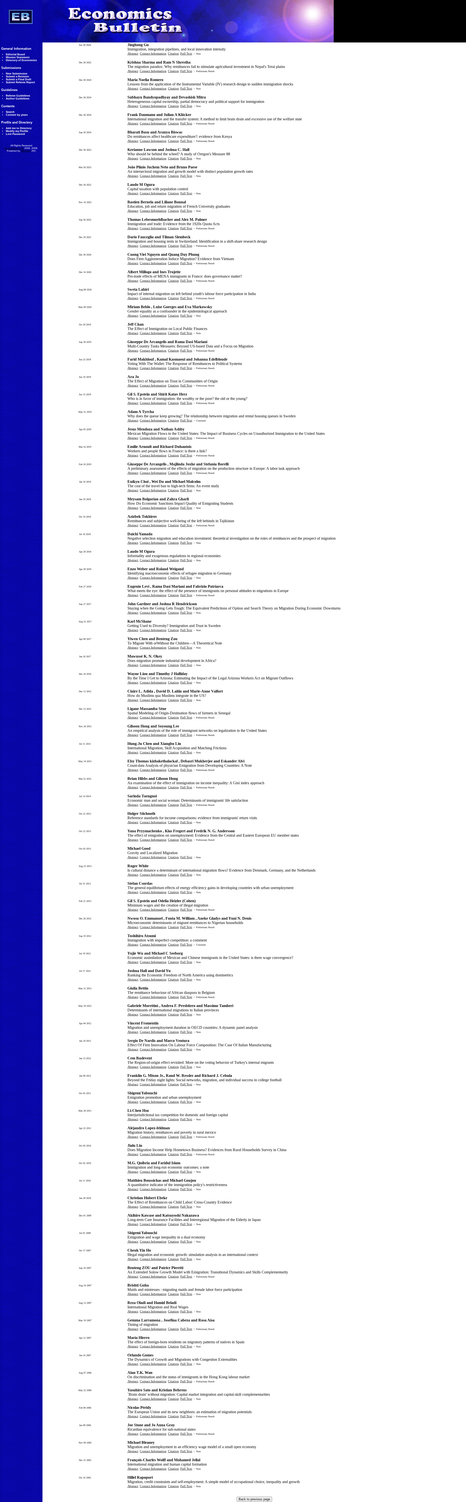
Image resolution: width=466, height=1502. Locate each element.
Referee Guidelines (18, 95)
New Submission (16, 73)
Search (10, 111)
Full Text (186, 53)
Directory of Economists (21, 60)
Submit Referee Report (20, 82)
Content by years (17, 114)
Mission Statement (18, 57)
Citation (173, 53)
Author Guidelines (17, 98)
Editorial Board (15, 54)
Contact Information (153, 53)
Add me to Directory (19, 128)
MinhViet (26, 150)
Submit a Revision (17, 76)
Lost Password (15, 133)
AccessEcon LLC (14, 148)
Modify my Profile (17, 131)
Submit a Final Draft (18, 79)
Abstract (132, 53)
